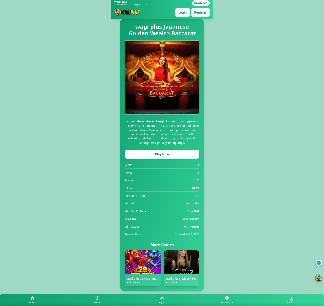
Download (200, 3)
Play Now (162, 154)
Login (182, 12)
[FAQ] (318, 263)
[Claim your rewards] (318, 278)
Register (200, 12)
